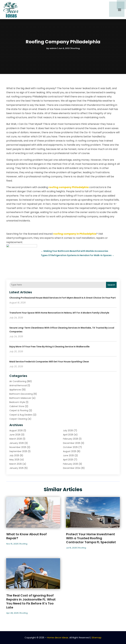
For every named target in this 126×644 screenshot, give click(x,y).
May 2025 (14, 459)
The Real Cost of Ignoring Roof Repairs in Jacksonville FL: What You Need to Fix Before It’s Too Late (31, 601)
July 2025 (14, 455)
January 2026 (16, 443)
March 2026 (15, 438)
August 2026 (16, 430)
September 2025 (18, 451)
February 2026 (70, 438)
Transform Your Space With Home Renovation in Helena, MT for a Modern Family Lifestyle (59, 312)
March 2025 (15, 463)
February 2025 (70, 463)
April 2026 (68, 434)
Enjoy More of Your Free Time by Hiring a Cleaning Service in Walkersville (49, 346)
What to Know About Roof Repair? (26, 536)
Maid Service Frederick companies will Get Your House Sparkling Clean (49, 361)
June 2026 (14, 434)
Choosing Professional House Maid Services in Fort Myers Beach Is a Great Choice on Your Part (62, 297)
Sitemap (96, 637)
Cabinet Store (16, 406)
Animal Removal (18, 385)
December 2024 (72, 468)
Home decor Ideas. (58, 637)
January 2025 (16, 468)
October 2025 (70, 447)
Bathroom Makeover (20, 398)
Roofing (75, 48)
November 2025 (17, 447)
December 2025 (71, 443)
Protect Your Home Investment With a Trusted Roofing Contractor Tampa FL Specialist (91, 538)
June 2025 (68, 455)
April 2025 (68, 459)
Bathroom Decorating (21, 393)
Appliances (15, 389)
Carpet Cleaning (18, 418)
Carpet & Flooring (18, 410)
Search (111, 284)
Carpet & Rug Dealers (20, 414)
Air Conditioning (17, 381)
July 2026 (68, 430)
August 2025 (69, 451)
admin (53, 48)
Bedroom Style (17, 402)
